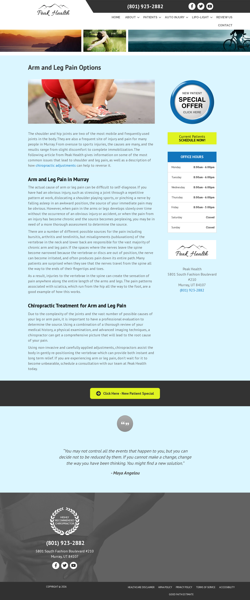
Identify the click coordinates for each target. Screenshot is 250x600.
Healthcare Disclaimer (141, 587)
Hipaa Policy (165, 587)
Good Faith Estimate (181, 594)
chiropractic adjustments (56, 165)
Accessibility (227, 587)
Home (116, 17)
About (130, 17)
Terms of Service (205, 587)
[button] (138, 17)
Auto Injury (174, 17)
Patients (150, 17)
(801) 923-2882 (145, 6)
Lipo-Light (200, 17)
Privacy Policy (184, 587)
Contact (225, 25)
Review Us (224, 17)
